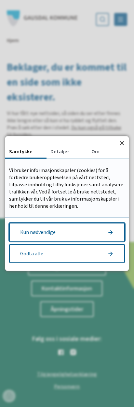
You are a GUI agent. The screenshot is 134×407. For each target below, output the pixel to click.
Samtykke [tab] (21, 151)
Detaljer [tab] (59, 151)
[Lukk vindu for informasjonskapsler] (122, 143)
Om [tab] (95, 151)
